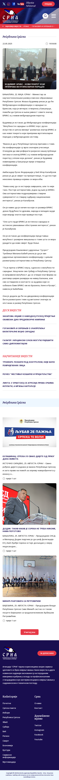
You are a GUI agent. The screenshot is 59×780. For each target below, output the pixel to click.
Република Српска (11, 717)
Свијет (6, 741)
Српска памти (9, 708)
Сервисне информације (9, 756)
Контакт (38, 708)
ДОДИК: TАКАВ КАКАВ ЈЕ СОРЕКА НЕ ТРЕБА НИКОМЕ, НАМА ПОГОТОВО (29, 529)
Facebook (38, 734)
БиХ (4, 731)
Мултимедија (9, 762)
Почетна (7, 703)
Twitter (38, 725)
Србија (6, 727)
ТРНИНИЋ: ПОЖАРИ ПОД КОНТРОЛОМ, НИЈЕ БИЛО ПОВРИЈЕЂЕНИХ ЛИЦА (29, 364)
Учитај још (29, 632)
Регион (6, 736)
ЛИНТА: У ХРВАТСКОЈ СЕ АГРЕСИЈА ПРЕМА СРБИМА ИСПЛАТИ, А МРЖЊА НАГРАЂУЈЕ (28, 384)
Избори (6, 712)
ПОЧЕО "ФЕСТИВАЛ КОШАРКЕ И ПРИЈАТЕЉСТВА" (27, 374)
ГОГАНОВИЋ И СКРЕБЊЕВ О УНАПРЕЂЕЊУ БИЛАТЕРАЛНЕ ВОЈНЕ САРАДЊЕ (24, 330)
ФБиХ (5, 722)
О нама (37, 703)
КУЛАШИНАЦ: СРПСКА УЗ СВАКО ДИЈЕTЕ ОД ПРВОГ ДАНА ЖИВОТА (28, 457)
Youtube (38, 739)
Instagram (39, 730)
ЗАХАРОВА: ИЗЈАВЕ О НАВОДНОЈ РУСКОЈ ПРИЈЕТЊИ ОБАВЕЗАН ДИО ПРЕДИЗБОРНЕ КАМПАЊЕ (29, 318)
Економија (8, 745)
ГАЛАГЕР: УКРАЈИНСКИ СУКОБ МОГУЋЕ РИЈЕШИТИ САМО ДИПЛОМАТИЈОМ (28, 342)
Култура (6, 750)
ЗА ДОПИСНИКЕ (47, 653)
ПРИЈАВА (48, 4)
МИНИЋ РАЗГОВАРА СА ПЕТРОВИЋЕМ (22, 601)
